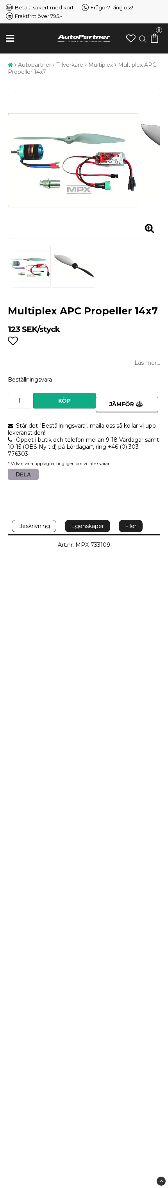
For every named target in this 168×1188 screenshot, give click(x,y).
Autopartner (34, 64)
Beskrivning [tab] (34, 526)
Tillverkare (69, 64)
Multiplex (100, 64)
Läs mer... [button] (147, 362)
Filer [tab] (130, 526)
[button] (131, 38)
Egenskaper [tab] (87, 526)
